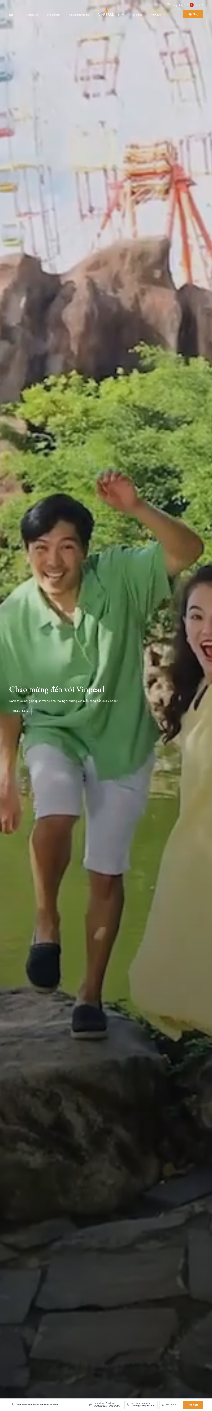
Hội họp (137, 14)
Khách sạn (32, 14)
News (121, 14)
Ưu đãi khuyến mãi (79, 14)
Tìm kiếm (193, 1404)
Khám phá (19, 711)
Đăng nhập (177, 5)
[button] (184, 5)
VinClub (156, 14)
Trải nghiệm (53, 14)
